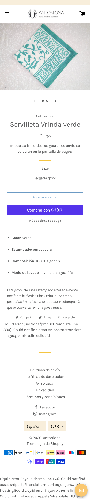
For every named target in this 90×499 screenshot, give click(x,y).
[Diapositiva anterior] (35, 101)
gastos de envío (62, 145)
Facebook (47, 407)
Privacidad (45, 390)
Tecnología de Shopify (45, 443)
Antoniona (52, 438)
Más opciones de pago (45, 221)
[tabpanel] (45, 56)
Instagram (47, 414)
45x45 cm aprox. (45, 178)
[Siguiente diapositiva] (55, 101)
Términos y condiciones (45, 397)
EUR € (55, 426)
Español (33, 426)
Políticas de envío (45, 370)
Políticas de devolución (45, 376)
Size (45, 168)
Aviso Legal (45, 383)
